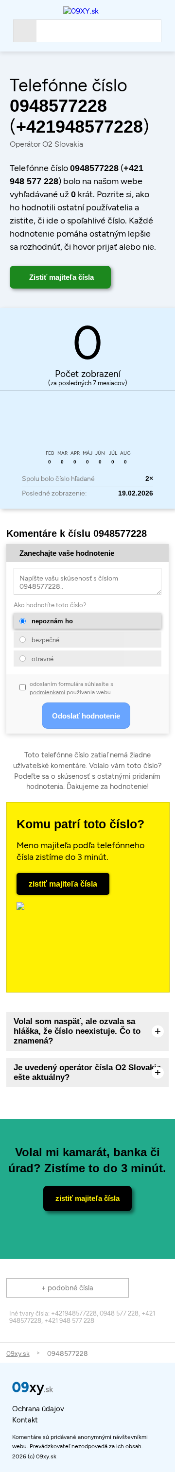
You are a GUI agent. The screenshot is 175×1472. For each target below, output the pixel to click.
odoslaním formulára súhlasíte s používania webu (71, 688)
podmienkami (47, 692)
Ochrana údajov (38, 1408)
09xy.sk (18, 1354)
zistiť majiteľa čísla (63, 884)
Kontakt (25, 1420)
